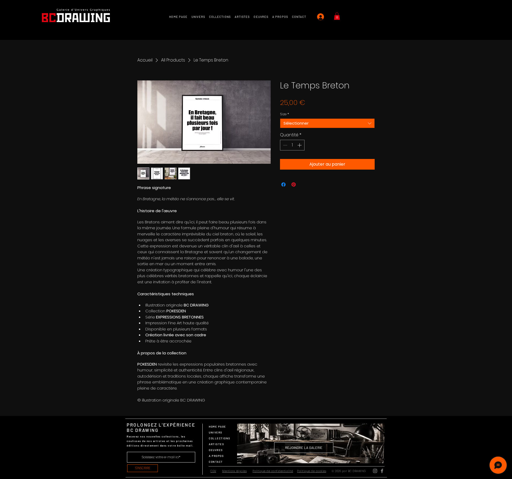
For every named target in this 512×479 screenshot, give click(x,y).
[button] (337, 16)
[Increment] (300, 145)
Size (284, 114)
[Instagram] (375, 471)
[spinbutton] (292, 145)
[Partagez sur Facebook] (283, 184)
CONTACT (216, 461)
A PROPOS (216, 455)
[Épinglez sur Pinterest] (293, 184)
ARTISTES (216, 444)
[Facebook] (382, 471)
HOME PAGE (217, 426)
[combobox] (327, 123)
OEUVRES (216, 450)
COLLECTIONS (219, 438)
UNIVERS (215, 432)
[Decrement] (284, 145)
